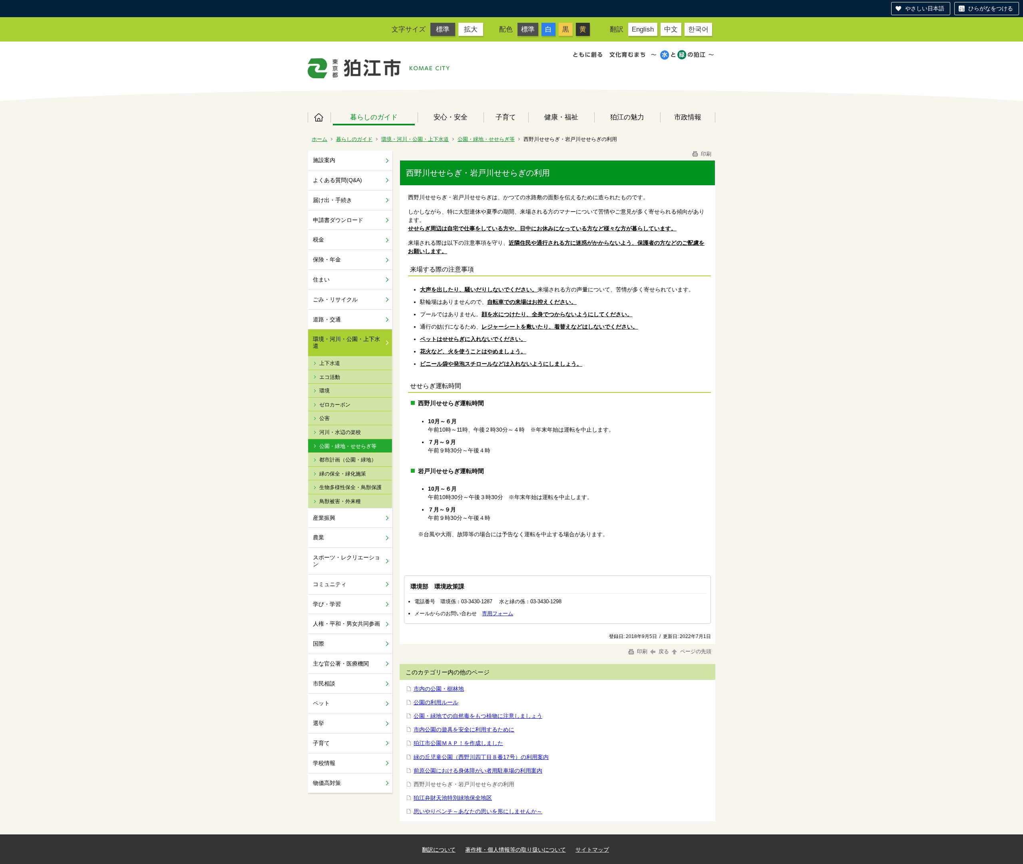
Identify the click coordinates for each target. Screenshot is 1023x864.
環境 (324, 391)
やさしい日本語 (924, 8)
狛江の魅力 (627, 117)
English (643, 29)
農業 (318, 537)
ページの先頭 (695, 651)
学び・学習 (327, 604)
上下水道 (329, 363)
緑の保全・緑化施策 (342, 474)
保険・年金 (327, 259)
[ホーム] (354, 68)
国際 (318, 643)
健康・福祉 (561, 117)
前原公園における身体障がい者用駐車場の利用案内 (478, 770)
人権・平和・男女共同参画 (346, 623)
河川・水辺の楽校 (340, 432)
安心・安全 (451, 117)
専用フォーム (497, 613)
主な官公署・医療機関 (341, 663)
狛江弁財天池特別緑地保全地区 (453, 798)
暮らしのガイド (374, 117)
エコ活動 (329, 377)
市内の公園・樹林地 (439, 689)
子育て (506, 117)
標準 (443, 29)
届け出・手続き (332, 200)
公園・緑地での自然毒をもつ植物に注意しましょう (478, 716)
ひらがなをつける (990, 8)
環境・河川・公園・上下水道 (415, 139)
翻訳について (439, 849)
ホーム (319, 117)
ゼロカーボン (334, 405)
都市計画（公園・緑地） (347, 460)
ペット (321, 703)
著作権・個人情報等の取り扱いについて (515, 849)
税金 (318, 239)
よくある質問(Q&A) (337, 180)
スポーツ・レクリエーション (346, 560)
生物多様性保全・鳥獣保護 (350, 487)
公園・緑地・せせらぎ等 (486, 139)
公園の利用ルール (436, 702)
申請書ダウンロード (338, 220)
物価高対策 (327, 783)
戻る (664, 651)
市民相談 (324, 683)
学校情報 (324, 763)
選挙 (318, 723)
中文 (671, 29)
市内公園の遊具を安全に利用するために (464, 729)
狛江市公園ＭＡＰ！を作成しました (458, 743)
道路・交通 (327, 319)
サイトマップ (592, 849)
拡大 (471, 29)
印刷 (705, 154)
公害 (324, 418)
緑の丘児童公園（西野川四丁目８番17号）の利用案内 (481, 757)
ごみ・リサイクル (335, 299)
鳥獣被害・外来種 (340, 501)
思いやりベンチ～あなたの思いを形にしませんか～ (478, 811)
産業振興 (324, 518)
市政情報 (687, 117)
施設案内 (324, 160)
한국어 (698, 29)
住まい (321, 279)
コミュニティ (329, 584)
